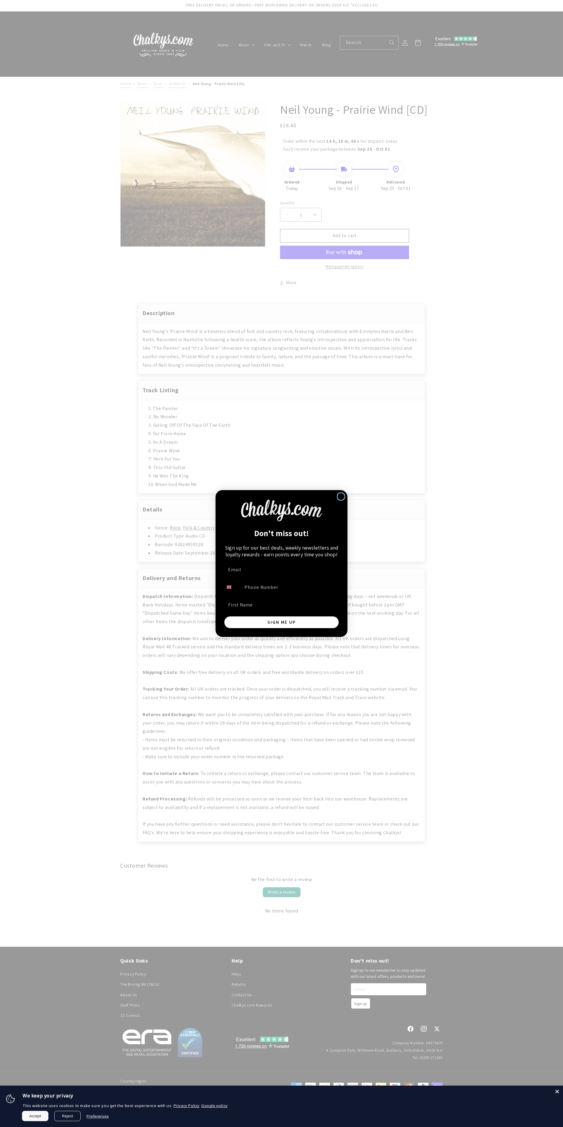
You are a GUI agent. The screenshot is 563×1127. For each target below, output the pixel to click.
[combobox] (232, 587)
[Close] (557, 1091)
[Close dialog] (341, 496)
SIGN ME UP (281, 622)
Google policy (214, 1105)
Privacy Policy (187, 1105)
